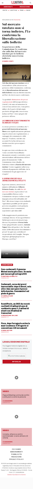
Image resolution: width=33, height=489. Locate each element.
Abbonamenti (16, 452)
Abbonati (8, 7)
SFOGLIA (16, 361)
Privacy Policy (16, 459)
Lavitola (13, 10)
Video (6, 391)
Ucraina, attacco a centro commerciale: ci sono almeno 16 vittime (15, 436)
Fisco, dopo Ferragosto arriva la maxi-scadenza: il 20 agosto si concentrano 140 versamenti (15, 325)
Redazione (25, 7)
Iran (22, 10)
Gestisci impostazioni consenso (16, 474)
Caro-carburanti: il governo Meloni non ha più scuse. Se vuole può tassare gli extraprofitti (16, 271)
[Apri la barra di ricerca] (30, 3)
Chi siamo (16, 449)
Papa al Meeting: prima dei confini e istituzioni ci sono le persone (16, 396)
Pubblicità (16, 454)
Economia (17, 19)
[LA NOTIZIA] (17, 2)
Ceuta (5, 10)
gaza (28, 10)
